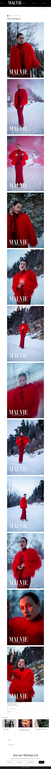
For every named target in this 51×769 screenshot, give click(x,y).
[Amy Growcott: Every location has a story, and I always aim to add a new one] (25, 723)
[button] (39, 7)
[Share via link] (14, 708)
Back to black (6, 729)
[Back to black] (9, 723)
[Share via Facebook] (7, 708)
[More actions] (43, 15)
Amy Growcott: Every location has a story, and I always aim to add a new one (25, 730)
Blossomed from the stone (41, 729)
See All (48, 717)
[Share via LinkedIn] (12, 708)
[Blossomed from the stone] (41, 723)
